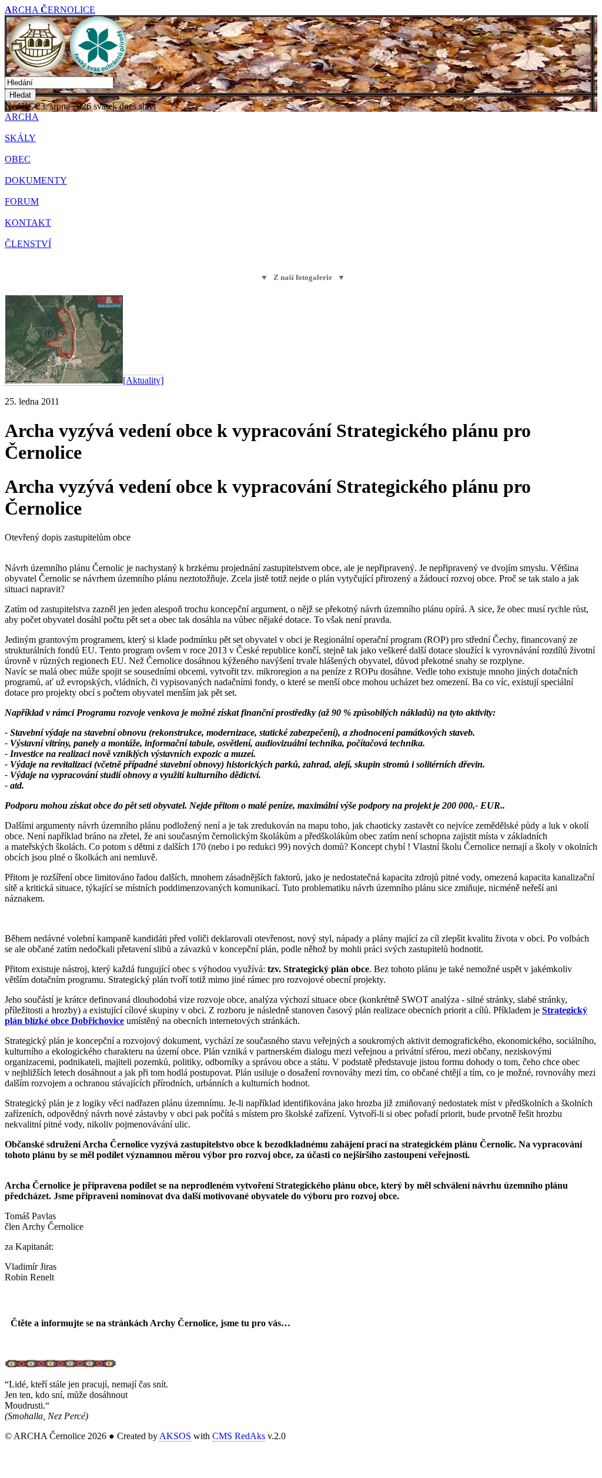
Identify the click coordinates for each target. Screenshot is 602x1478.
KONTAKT (28, 223)
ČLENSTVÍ (28, 244)
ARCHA (22, 117)
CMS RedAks (238, 1436)
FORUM (22, 201)
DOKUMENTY (36, 180)
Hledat (20, 95)
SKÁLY (20, 138)
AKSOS (175, 1436)
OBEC (18, 159)
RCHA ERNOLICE (50, 10)
